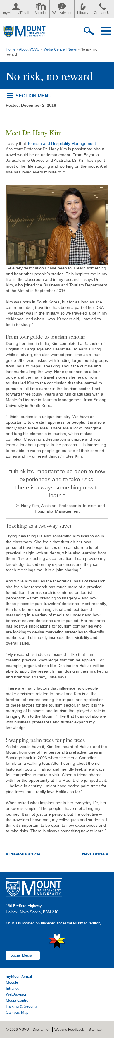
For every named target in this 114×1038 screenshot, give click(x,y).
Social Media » (22, 955)
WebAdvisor (62, 13)
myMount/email (19, 976)
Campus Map (17, 1012)
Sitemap (95, 1029)
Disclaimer (41, 1029)
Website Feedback (69, 1029)
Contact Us (102, 13)
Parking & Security (22, 1006)
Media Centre (17, 1000)
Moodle (41, 13)
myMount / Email (16, 13)
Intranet (12, 988)
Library (82, 13)
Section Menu (33, 95)
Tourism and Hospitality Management (61, 143)
